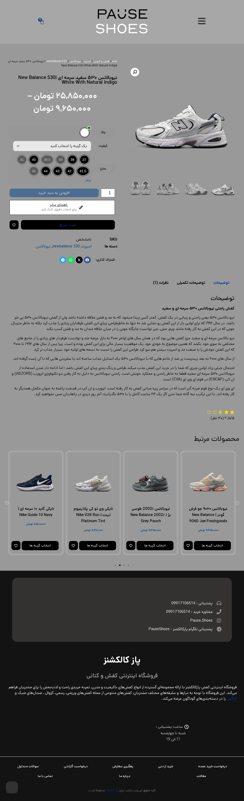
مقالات (201, 776)
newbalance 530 (56, 61)
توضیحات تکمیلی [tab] (191, 282)
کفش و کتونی (101, 61)
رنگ (103, 132)
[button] (135, 72)
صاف (88, 180)
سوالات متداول (28, 766)
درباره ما (124, 776)
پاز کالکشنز (112, 790)
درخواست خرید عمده (212, 766)
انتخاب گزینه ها (212, 545)
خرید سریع (68, 224)
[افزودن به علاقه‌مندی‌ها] (14, 224)
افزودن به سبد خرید (54, 193)
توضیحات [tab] (221, 282)
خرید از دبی (165, 766)
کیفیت (103, 146)
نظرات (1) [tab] (161, 282)
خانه (114, 61)
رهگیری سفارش (122, 766)
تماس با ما (45, 776)
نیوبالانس (75, 61)
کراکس (232, 698)
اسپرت (87, 61)
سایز (103, 169)
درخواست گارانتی (75, 766)
